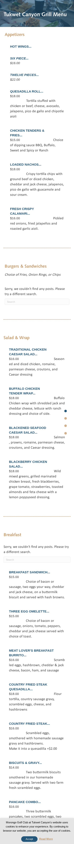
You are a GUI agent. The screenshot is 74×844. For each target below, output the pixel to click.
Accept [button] (29, 839)
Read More (46, 838)
